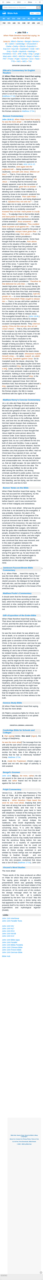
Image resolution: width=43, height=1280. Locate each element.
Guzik (14, 51)
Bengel (28, 41)
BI (6, 44)
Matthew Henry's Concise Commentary (21, 400)
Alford (13, 41)
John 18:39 (33, 316)
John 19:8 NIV (8, 926)
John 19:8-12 (8, 119)
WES (24, 61)
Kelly (25, 54)
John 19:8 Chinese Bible (12, 947)
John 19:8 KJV (8, 936)
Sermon (24, 59)
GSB (32, 49)
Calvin (11, 44)
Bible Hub (6, 956)
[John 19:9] (40, 573)
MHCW (22, 56)
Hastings (31, 51)
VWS (18, 61)
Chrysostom (32, 44)
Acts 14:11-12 (29, 164)
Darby (15, 46)
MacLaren (7, 56)
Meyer (29, 56)
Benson (35, 41)
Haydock (22, 51)
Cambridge (20, 44)
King (30, 54)
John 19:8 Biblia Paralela (12, 945)
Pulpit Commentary (12, 789)
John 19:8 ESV (8, 931)
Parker (36, 56)
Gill (37, 49)
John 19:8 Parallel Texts (12, 921)
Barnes (20, 41)
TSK (30, 61)
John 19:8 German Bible (12, 952)
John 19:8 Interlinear (10, 918)
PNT (5, 59)
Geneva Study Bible (12, 703)
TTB (13, 61)
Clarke (8, 46)
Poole (10, 59)
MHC (15, 56)
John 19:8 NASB (9, 934)
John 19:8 (6, 776)
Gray (9, 51)
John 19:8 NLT (8, 929)
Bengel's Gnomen (11, 772)
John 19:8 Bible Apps (11, 940)
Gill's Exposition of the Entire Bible (19, 615)
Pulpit (17, 59)
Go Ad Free (4, 1275)
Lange (36, 54)
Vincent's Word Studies (14, 867)
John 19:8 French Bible (11, 950)
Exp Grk (15, 49)
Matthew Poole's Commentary (17, 593)
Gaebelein (24, 49)
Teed (37, 59)
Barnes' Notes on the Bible (15, 488)
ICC (14, 54)
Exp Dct (6, 49)
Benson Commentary (13, 116)
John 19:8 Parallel (9, 942)
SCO (31, 59)
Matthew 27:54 (28, 111)
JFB (19, 54)
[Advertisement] (24, 1104)
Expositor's (31, 46)
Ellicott (22, 46)
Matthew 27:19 (9, 96)
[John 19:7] (2, 573)
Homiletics (7, 54)
